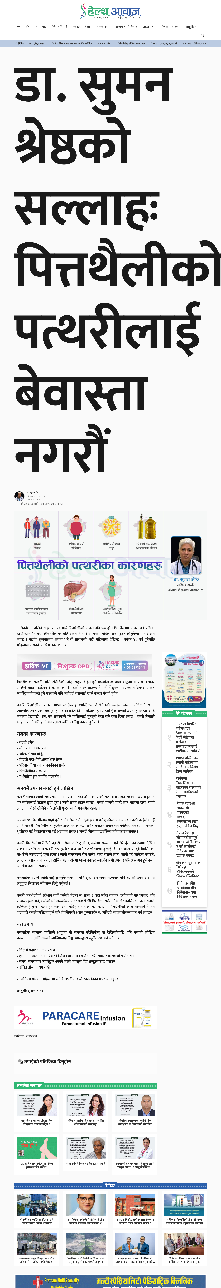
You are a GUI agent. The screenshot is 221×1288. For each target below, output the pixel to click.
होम (27, 27)
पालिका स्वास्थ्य (169, 27)
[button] (18, 26)
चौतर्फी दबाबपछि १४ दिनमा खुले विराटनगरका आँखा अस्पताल (37, 1221)
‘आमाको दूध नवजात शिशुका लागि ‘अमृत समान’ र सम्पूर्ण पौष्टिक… (135, 1165)
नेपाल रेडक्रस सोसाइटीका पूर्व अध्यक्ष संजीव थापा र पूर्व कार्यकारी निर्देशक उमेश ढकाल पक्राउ (188, 844)
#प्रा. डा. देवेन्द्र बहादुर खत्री (164, 43)
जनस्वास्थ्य (102, 27)
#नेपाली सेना (104, 43)
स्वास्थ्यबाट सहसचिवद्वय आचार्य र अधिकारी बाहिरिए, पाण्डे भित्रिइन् (36, 1260)
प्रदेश (146, 27)
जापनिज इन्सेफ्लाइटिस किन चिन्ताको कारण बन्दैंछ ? (37, 1122)
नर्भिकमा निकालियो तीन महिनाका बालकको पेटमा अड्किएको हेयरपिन (188, 788)
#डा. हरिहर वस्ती (36, 43)
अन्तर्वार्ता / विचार (126, 27)
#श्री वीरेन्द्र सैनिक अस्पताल (131, 43)
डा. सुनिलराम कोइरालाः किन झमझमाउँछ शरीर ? (37, 1165)
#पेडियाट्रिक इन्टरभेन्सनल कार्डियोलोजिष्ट (71, 43)
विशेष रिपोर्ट (59, 27)
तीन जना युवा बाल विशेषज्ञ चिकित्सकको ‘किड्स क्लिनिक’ (188, 870)
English (190, 27)
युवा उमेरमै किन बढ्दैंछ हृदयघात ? (85, 1163)
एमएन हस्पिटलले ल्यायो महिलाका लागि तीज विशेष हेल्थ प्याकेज (187, 765)
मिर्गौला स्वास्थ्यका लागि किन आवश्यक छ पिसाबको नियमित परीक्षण (135, 1124)
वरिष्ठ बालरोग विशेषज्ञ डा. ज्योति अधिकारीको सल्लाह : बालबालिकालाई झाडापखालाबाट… (86, 1126)
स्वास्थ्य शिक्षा (81, 27)
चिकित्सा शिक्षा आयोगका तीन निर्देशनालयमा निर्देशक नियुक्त (187, 890)
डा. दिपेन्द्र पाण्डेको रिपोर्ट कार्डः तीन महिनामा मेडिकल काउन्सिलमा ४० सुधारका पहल (86, 1223)
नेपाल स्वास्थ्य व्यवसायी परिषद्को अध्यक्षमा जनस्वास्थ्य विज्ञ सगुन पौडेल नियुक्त (189, 815)
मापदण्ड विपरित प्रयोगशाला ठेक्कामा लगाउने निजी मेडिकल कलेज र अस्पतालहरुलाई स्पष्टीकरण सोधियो (188, 737)
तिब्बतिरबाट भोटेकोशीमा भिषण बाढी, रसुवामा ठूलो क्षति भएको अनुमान (85, 1260)
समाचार (41, 27)
